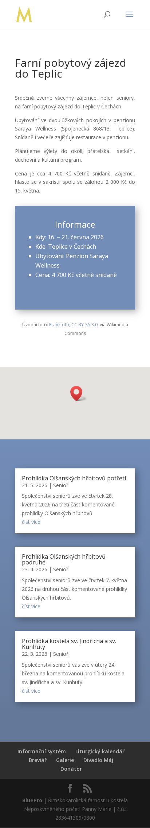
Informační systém (41, 751)
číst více (31, 521)
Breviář (38, 760)
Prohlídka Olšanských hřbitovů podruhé (64, 559)
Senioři (61, 485)
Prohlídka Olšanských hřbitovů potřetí (74, 478)
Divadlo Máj (98, 760)
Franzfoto (59, 325)
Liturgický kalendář (100, 751)
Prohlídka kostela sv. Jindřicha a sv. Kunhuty (69, 644)
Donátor (71, 768)
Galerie (65, 760)
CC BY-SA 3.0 (84, 325)
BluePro (32, 800)
